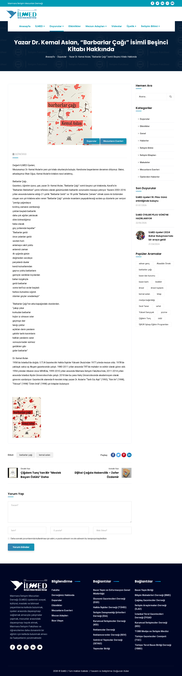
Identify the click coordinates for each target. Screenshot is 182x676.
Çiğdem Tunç (145, 318)
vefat (158, 306)
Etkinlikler (145, 126)
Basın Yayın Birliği (144, 590)
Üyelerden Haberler (150, 177)
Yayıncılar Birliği (101, 648)
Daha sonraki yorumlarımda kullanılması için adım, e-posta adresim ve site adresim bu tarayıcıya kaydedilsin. (59, 538)
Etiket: (11, 455)
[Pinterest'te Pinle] (124, 455)
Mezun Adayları (60, 615)
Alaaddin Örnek (164, 263)
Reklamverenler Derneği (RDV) (109, 634)
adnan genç (144, 263)
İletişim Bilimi (146, 148)
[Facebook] (113, 455)
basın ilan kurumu (147, 276)
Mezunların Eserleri (113, 141)
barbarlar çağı (25, 455)
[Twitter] (118, 455)
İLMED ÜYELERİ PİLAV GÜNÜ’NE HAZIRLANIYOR (152, 216)
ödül (160, 318)
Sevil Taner (144, 306)
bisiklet (158, 282)
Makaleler (145, 162)
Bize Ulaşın (57, 620)
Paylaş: (104, 455)
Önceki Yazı (25, 469)
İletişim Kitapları (148, 155)
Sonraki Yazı (114, 469)
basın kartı (143, 282)
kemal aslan (44, 455)
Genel (143, 133)
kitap (159, 294)
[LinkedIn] (129, 455)
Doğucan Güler (121, 670)
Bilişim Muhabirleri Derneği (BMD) (153, 595)
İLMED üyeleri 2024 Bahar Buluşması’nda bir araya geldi (161, 236)
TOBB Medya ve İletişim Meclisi (151, 631)
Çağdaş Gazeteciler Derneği (150, 600)
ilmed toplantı (157, 288)
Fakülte (56, 590)
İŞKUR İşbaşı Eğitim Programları (153, 324)
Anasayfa (50, 56)
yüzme (164, 312)
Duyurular (62, 56)
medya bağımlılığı (147, 300)
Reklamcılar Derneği (104, 629)
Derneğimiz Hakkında (63, 595)
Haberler (144, 140)
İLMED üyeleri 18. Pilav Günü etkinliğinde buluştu (151, 199)
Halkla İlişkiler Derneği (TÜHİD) (109, 607)
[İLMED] (22, 13)
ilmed (141, 288)
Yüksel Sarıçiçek (146, 312)
